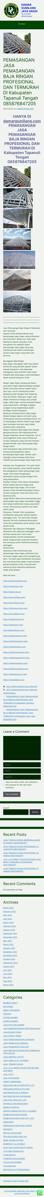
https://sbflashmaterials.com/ (15, 669)
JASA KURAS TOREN (12, 1036)
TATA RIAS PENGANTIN (13, 1151)
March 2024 (8, 922)
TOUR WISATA (9, 1155)
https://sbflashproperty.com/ (15, 641)
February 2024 (9, 926)
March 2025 (8, 908)
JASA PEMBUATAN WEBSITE (15, 1043)
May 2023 (7, 941)
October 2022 (9, 959)
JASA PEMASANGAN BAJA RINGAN (21, 687)
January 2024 (9, 930)
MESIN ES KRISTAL (11, 1107)
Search (6, 808)
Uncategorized (9, 1166)
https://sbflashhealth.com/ (14, 647)
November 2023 (10, 937)
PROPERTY (8, 1129)
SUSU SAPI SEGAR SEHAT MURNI (18, 1148)
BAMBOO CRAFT (10, 1003)
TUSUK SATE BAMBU (12, 1162)
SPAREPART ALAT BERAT (14, 1144)
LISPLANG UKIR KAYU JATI (15, 1100)
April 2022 (7, 981)
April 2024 (7, 919)
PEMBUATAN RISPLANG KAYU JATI (18, 1118)
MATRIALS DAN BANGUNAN (15, 1104)
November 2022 (10, 955)
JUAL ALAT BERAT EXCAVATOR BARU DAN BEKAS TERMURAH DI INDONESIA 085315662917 (22, 862)
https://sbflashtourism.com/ (15, 674)
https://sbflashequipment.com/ (16, 658)
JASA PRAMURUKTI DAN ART (16, 1047)
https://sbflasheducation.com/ (16, 652)
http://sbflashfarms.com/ (13, 630)
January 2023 (9, 948)
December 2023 (10, 933)
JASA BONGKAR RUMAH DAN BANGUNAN (21, 1029)
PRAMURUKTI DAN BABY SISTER (17, 1126)
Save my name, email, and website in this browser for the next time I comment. (22, 785)
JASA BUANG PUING (12, 1032)
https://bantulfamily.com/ (14, 603)
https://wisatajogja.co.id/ (13, 680)
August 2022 (8, 966)
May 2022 (7, 977)
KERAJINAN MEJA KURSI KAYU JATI (18, 1085)
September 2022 (10, 963)
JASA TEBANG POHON (13, 1064)
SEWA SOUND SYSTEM (13, 1140)
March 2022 (8, 985)
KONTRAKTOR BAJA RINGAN (15, 1093)
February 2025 (9, 911)
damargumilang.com (22, 121)
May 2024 (7, 915)
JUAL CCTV (8, 1074)
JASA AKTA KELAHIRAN (13, 1025)
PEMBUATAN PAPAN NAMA (15, 1115)
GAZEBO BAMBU (10, 1018)
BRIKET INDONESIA (11, 1010)
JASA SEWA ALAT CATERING (16, 1061)
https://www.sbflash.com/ (14, 597)
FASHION (7, 1014)
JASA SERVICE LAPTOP (13, 1057)
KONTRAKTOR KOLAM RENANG (17, 1096)
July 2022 (7, 970)
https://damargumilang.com (15, 581)
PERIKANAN (8, 1122)
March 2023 (8, 944)
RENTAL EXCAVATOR (12, 1133)
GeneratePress (24, 1193)
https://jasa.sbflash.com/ (14, 614)
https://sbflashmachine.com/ (15, 663)
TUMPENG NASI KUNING (14, 1159)
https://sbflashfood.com (13, 619)
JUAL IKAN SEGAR (11, 1078)
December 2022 (10, 952)
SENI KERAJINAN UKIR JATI (15, 1137)
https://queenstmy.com (13, 586)
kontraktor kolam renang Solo (15, 1181)
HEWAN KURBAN (10, 1021)
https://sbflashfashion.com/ (15, 636)
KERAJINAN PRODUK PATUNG (16, 1089)
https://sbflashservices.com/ (15, 608)
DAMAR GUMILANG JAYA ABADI (29, 8)
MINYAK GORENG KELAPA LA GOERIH (19, 1111)
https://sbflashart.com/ (13, 625)
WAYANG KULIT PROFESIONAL (16, 1170)
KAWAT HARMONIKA (12, 1082)
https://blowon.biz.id (12, 592)
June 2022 (7, 974)
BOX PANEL (8, 1007)
